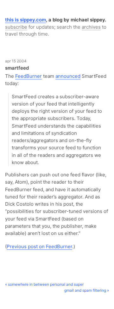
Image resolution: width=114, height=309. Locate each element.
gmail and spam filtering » (86, 290)
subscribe (16, 27)
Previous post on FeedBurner (39, 246)
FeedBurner (28, 76)
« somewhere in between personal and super (44, 284)
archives (91, 27)
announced (67, 76)
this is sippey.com (25, 20)
